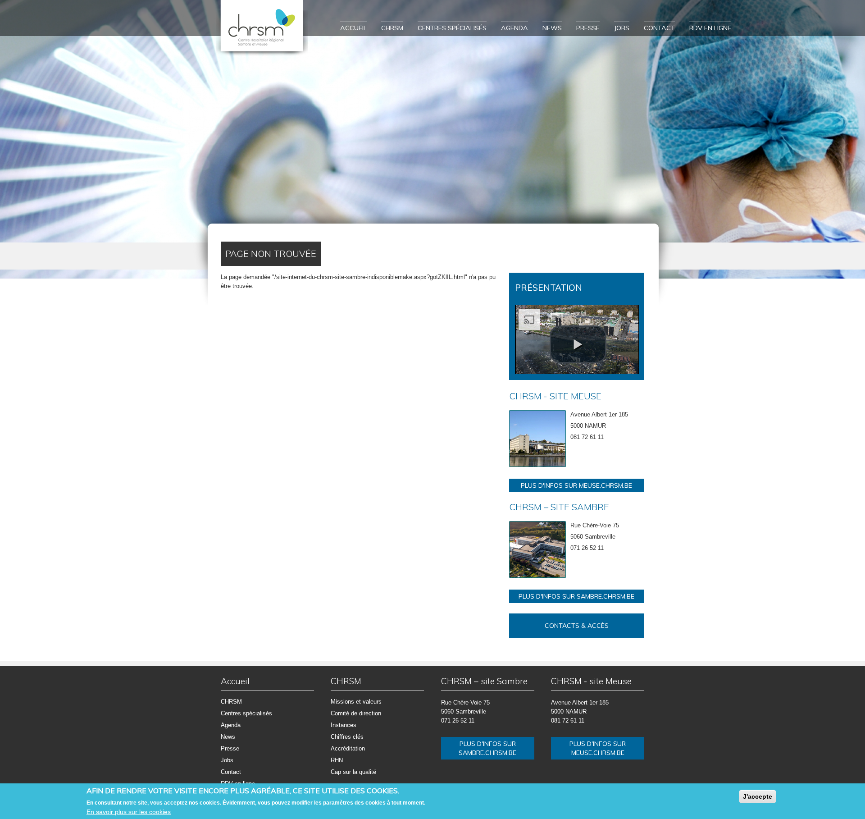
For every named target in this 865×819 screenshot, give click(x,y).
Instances (343, 725)
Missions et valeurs (356, 701)
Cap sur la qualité (353, 772)
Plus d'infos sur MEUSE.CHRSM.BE (576, 485)
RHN (337, 760)
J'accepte (757, 796)
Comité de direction (356, 713)
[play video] (578, 344)
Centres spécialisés (452, 28)
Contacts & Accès (577, 626)
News (552, 28)
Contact (659, 28)
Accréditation (348, 748)
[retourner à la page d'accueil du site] (262, 28)
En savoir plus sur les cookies (128, 811)
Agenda (514, 28)
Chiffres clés (347, 736)
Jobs (621, 28)
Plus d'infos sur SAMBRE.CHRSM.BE (576, 596)
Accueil (353, 28)
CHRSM (392, 28)
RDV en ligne (710, 28)
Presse (588, 28)
